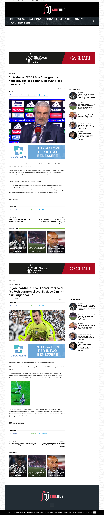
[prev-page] (10, 256)
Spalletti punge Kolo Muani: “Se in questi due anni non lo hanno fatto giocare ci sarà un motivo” (18, 249)
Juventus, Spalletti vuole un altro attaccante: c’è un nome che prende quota (55, 250)
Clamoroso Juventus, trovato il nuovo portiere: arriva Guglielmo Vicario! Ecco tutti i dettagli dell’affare (85, 136)
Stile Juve (17, 245)
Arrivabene (15, 199)
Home (10, 70)
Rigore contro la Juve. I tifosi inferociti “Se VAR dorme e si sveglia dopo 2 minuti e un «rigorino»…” (52, 221)
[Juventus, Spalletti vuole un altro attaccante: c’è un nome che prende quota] (56, 242)
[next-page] (12, 256)
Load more (81, 143)
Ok (94, 512)
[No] (102, 512)
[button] (93, 21)
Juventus (14, 70)
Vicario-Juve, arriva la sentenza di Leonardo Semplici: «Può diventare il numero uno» (86, 126)
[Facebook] (52, 505)
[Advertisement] (52, 38)
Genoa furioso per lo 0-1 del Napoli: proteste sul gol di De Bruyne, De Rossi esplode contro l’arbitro (36, 249)
